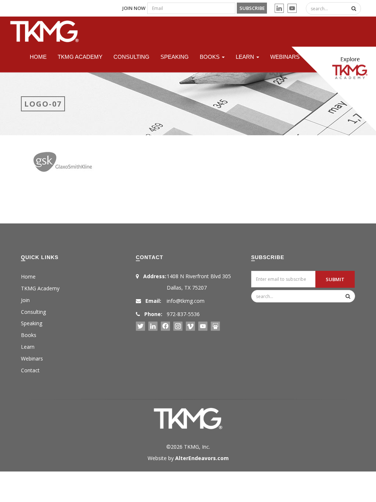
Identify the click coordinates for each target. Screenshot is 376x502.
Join (25, 300)
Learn (246, 57)
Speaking (174, 57)
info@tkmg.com (186, 300)
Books (210, 57)
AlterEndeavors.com (202, 458)
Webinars (285, 57)
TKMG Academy (80, 57)
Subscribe (252, 8)
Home (38, 57)
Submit (335, 279)
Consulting (131, 57)
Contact (30, 370)
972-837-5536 (183, 314)
